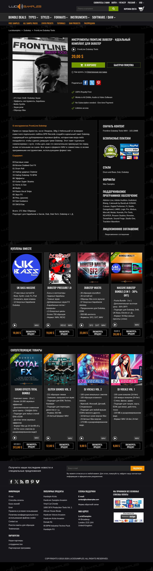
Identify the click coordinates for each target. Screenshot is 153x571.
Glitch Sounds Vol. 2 (59, 389)
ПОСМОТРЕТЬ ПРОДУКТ (31, 332)
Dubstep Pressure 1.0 (59, 288)
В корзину (84, 65)
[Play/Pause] (15, 325)
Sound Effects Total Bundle (26, 391)
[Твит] (92, 82)
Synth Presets (47, 23)
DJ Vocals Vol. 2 (93, 389)
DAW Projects (74, 23)
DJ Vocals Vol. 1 (126, 389)
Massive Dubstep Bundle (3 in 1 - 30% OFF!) (126, 291)
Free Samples (14, 23)
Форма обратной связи (88, 504)
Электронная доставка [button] (96, 72)
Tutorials (61, 23)
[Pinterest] (98, 82)
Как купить (78, 72)
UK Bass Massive (26, 288)
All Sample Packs (30, 23)
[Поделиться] (85, 82)
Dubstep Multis (92, 288)
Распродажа (89, 23)
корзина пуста (130, 9)
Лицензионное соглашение (117, 234)
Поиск (113, 8)
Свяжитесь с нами (102, 2)
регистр (122, 2)
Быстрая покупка (124, 65)
